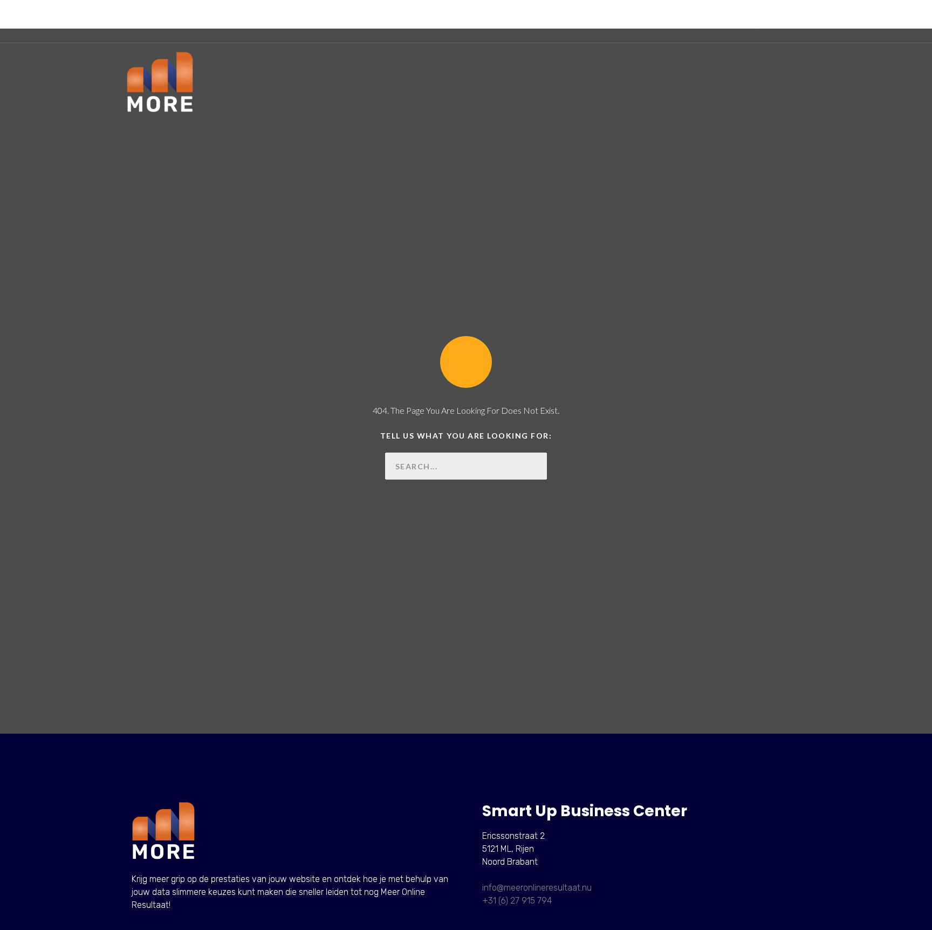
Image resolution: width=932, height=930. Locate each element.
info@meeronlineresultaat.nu (537, 888)
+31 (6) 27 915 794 (517, 900)
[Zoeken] (533, 466)
